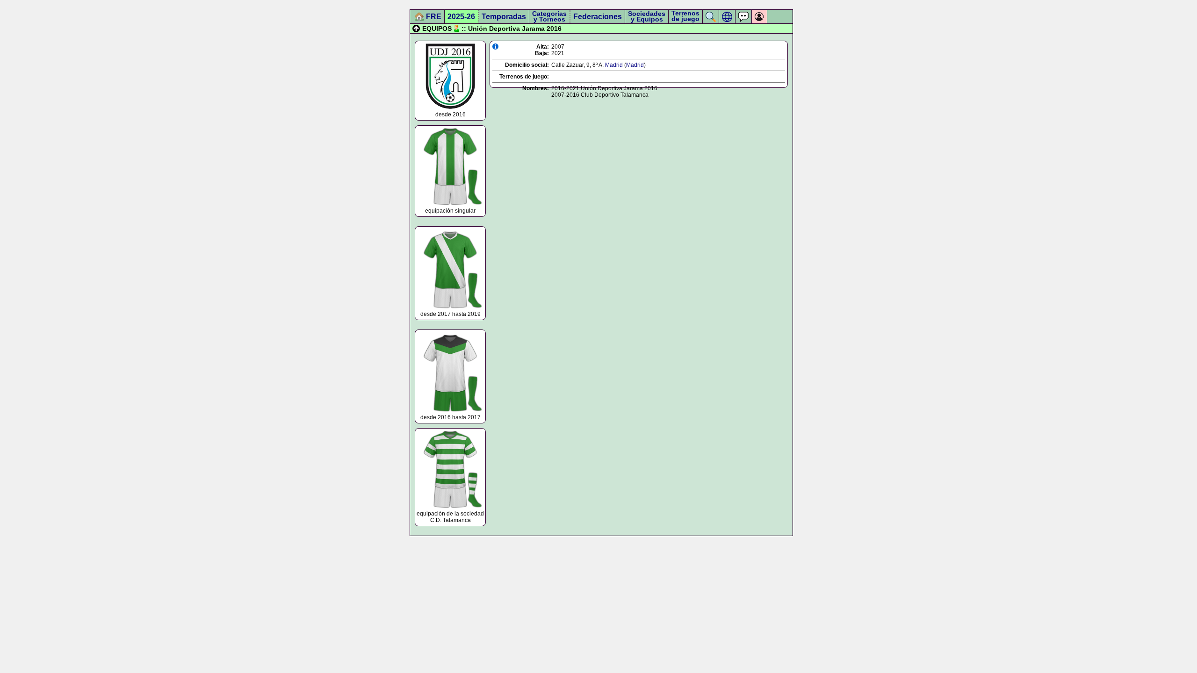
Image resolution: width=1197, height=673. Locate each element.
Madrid (614, 65)
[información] (495, 46)
